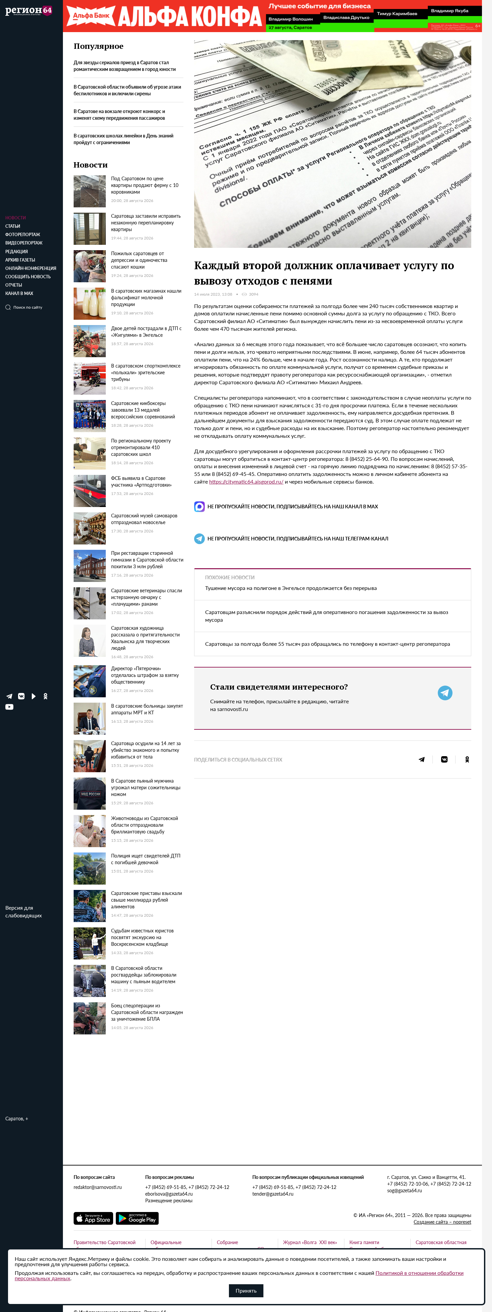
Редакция (16, 252)
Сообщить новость (28, 277)
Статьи (12, 226)
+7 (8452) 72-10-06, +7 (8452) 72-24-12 (429, 1183)
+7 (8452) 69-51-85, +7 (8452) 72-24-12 (187, 1187)
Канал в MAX (19, 293)
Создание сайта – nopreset (442, 1221)
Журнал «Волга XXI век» (310, 1242)
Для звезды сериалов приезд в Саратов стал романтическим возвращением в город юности (125, 66)
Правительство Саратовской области (105, 1245)
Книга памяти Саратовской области (372, 1245)
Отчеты (13, 285)
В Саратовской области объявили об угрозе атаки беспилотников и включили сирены (127, 90)
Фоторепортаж (22, 234)
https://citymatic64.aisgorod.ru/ (246, 481)
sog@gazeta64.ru (404, 1190)
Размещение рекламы (168, 1200)
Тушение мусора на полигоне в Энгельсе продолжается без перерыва (291, 588)
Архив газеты (20, 260)
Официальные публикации (166, 1245)
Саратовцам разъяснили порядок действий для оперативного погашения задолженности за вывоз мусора (326, 615)
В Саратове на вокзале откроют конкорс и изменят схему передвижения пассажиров (119, 114)
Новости (15, 218)
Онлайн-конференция (30, 268)
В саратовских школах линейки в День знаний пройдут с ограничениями (123, 138)
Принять (246, 1290)
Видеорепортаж (24, 243)
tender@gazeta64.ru (273, 1193)
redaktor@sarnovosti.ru (98, 1187)
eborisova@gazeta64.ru (169, 1193)
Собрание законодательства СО (240, 1245)
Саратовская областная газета (441, 1245)
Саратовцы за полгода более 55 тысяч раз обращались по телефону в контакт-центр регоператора (327, 643)
